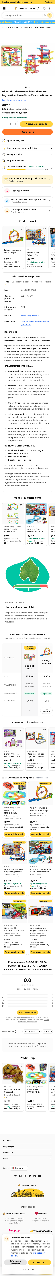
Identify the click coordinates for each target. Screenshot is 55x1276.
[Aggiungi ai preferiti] (21, 228)
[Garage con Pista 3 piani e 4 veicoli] (36, 738)
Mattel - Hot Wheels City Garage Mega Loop (34, 254)
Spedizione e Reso (21, 282)
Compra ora (27, 132)
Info (7, 282)
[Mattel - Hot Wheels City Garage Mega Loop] (36, 237)
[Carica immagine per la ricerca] (44, 15)
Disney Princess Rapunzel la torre (12, 755)
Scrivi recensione (27, 1012)
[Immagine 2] (28, 87)
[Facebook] (20, 1176)
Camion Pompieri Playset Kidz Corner (39, 929)
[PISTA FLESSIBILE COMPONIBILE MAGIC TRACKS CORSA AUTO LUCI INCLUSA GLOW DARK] (13, 513)
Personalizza (27, 1269)
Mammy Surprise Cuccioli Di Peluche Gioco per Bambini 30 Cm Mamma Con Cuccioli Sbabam (12, 1090)
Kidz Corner (32, 751)
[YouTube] (39, 1176)
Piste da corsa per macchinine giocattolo (35, 323)
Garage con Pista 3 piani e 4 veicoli (35, 755)
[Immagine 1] (26, 87)
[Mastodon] (15, 1176)
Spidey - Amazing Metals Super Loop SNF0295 (12, 251)
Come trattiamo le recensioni (33, 1021)
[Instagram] (25, 1176)
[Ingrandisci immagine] (27, 58)
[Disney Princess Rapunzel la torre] (13, 738)
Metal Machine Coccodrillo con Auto (14, 929)
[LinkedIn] (30, 1176)
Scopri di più (8, 1147)
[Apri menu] (4, 8)
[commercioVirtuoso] (25, 8)
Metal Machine (10, 925)
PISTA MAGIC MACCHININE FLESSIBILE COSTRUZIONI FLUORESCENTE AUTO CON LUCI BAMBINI (13, 811)
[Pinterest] (34, 1176)
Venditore (37, 282)
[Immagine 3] (29, 87)
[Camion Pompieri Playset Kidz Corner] (40, 911)
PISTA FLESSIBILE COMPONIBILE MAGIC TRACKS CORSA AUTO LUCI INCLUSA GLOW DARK (12, 530)
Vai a (5, 1158)
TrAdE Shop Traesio (30, 315)
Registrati (49, 2)
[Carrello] (50, 8)
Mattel (30, 250)
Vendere (7, 1141)
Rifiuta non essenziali (15, 1262)
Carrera (31, 527)
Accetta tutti (39, 1262)
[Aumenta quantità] (15, 124)
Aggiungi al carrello (36, 123)
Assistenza (8, 1152)
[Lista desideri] (44, 8)
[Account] (38, 8)
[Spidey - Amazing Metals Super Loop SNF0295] (13, 237)
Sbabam (7, 1087)
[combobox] (22, 15)
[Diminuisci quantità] (5, 124)
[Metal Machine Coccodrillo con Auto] (14, 911)
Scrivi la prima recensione (14, 100)
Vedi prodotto (46, 710)
